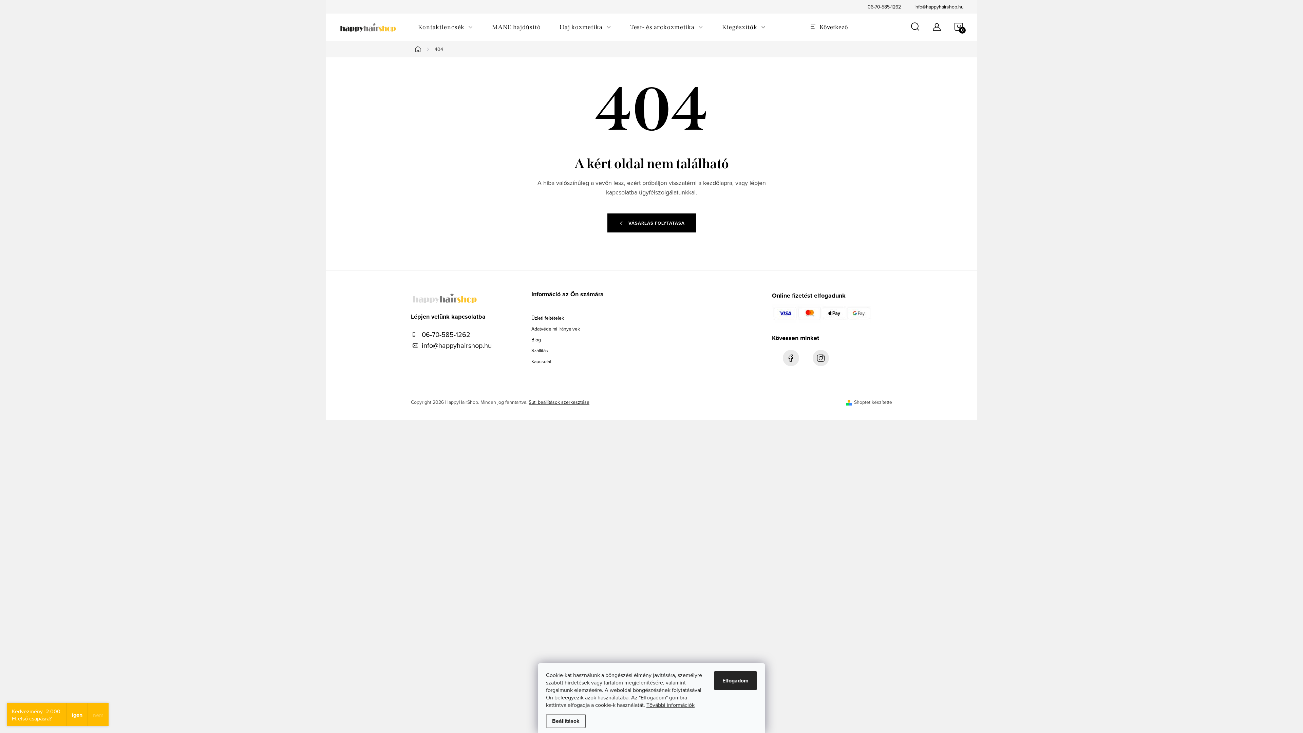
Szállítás (539, 350)
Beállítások (566, 721)
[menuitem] (446, 27)
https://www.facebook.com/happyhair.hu (791, 358)
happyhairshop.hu (821, 358)
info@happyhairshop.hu (939, 6)
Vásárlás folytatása (656, 223)
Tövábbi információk (670, 705)
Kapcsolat (541, 361)
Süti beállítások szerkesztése (559, 402)
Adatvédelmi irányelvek (555, 328)
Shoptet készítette (873, 402)
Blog (536, 339)
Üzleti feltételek (547, 318)
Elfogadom (735, 680)
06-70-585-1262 (884, 6)
